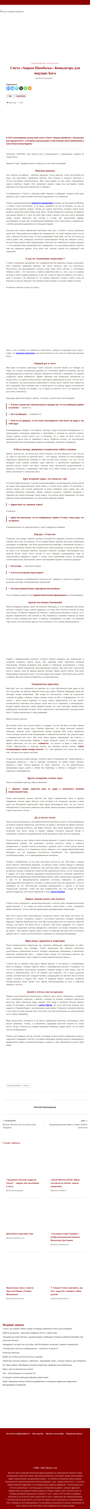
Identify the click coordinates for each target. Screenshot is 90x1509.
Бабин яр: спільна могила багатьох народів (22, 1357)
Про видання (37, 1433)
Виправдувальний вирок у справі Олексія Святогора (68, 1124)
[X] (21, 88)
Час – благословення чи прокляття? (19, 1373)
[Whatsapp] (25, 88)
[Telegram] (12, 88)
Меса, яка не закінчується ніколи (18, 1369)
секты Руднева (58, 892)
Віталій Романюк (59, 1190)
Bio (10, 96)
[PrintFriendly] (17, 88)
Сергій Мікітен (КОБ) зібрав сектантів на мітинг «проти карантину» (65, 1183)
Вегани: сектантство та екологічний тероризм (19, 1124)
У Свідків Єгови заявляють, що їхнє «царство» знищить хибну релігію (67, 1291)
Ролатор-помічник (11, 1353)
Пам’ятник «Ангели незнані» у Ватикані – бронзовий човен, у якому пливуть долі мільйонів (44, 1361)
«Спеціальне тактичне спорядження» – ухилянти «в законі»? (30, 1348)
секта (26, 1085)
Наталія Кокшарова (45, 78)
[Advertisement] (45, 120)
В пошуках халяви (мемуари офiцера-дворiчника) (25, 1377)
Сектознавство (52, 63)
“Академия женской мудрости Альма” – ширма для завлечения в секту (22, 1183)
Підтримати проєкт (74, 1433)
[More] (30, 88)
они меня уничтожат (25, 353)
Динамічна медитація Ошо (19, 1233)
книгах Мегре (45, 1005)
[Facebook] (8, 88)
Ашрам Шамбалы (14, 1085)
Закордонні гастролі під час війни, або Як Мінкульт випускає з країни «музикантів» (41, 1344)
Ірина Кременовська (16, 1238)
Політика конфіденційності (18, 1433)
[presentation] (23, 1161)
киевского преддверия (42, 203)
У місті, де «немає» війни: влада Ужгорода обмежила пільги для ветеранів (37, 1329)
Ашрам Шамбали (38, 63)
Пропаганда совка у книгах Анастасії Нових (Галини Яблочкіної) (20, 1291)
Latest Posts (21, 96)
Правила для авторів (55, 1433)
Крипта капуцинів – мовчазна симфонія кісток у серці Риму (30, 1333)
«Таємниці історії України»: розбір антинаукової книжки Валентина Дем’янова (65, 1237)
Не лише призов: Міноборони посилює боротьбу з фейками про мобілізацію (37, 1365)
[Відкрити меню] (85, 2)
